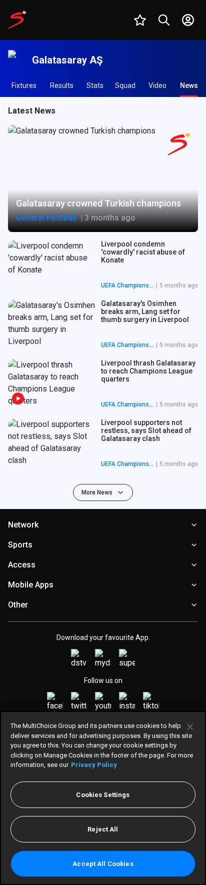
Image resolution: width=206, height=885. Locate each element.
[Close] (190, 727)
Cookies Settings (103, 794)
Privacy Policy (94, 764)
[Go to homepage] (17, 20)
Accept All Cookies (102, 864)
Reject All (103, 829)
